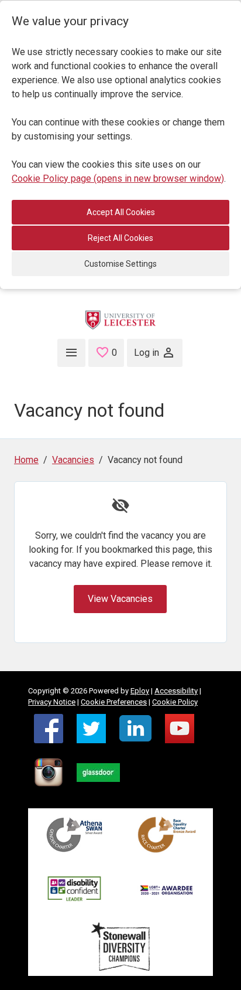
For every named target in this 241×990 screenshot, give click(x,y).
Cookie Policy (175, 702)
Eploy (139, 690)
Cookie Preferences (114, 702)
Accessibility (176, 690)
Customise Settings (120, 263)
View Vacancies (120, 598)
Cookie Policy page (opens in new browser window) (118, 178)
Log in (146, 352)
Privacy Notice (51, 702)
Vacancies (73, 459)
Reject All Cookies (120, 238)
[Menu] (71, 353)
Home (26, 459)
